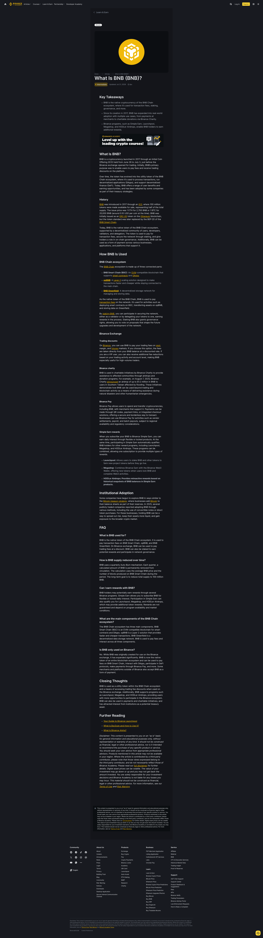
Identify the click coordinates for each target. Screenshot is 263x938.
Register (246, 4)
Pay (122, 857)
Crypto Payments (127, 860)
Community (100, 880)
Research (124, 883)
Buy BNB (149, 899)
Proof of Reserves (177, 868)
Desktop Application (103, 891)
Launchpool (125, 871)
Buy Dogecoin (150, 905)
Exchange (124, 851)
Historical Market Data (178, 863)
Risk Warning (127, 829)
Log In (237, 4)
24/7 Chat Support (177, 879)
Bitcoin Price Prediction (154, 887)
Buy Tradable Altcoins (153, 910)
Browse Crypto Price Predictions (157, 884)
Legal (98, 865)
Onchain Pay (150, 863)
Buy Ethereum (150, 907)
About (98, 851)
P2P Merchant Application (154, 851)
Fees (172, 889)
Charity (123, 886)
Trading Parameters (177, 898)
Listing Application (152, 854)
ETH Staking (125, 877)
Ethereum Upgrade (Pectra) (155, 893)
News (98, 860)
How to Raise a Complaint (179, 907)
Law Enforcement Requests (180, 904)
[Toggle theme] (258, 4)
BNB (172, 857)
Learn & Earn (150, 873)
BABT (123, 880)
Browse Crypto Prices (153, 876)
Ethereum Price (151, 882)
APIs (172, 892)
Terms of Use (115, 829)
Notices (99, 886)
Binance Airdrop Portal (178, 901)
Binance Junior (126, 863)
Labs (147, 860)
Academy (124, 865)
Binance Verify (175, 895)
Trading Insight (176, 865)
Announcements (101, 857)
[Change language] (253, 4)
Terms (98, 868)
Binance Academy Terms (107, 927)
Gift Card (124, 868)
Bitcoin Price (150, 879)
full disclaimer (127, 820)
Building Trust (101, 874)
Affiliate (173, 851)
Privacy (99, 871)
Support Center (176, 882)
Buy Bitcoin (150, 896)
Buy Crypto (125, 854)
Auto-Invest (125, 874)
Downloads (100, 889)
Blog (97, 877)
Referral (173, 854)
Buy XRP (149, 902)
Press (98, 863)
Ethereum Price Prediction (154, 890)
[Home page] (15, 4)
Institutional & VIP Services (155, 857)
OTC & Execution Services (179, 860)
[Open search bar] (230, 4)
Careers (99, 854)
